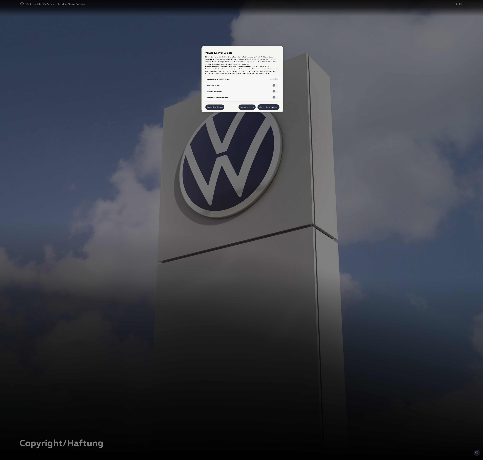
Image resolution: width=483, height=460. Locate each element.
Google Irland (213, 71)
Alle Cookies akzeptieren (268, 107)
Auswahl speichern (247, 107)
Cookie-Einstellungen (215, 107)
